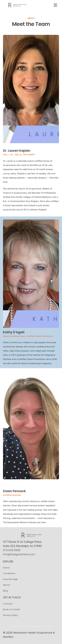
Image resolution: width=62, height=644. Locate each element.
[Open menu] (55, 5)
